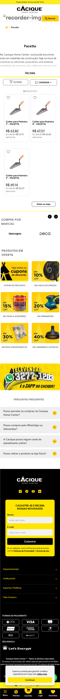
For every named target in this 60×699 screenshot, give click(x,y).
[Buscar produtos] (50, 18)
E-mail (10, 527)
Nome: (10, 515)
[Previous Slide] (50, 217)
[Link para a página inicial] (6, 27)
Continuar (30, 680)
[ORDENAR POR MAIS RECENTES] (43, 82)
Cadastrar (30, 541)
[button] (22, 17)
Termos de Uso (42, 551)
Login (40, 695)
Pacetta (15, 27)
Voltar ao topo (43, 204)
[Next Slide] (56, 217)
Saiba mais (42, 674)
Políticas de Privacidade (24, 551)
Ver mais (30, 72)
